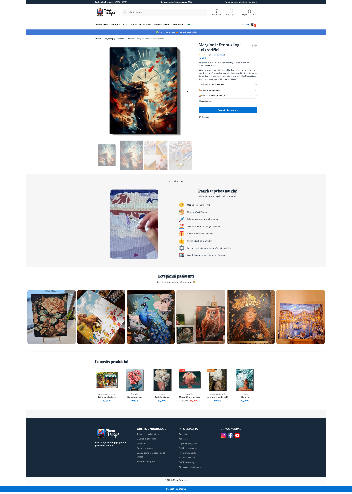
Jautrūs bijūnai (162, 397)
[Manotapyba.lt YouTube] (237, 435)
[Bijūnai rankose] (134, 379)
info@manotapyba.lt (248, 2)
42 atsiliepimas (217, 55)
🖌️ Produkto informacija (211, 85)
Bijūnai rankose (134, 397)
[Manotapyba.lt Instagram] (223, 435)
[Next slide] (188, 91)
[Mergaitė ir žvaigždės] (252, 45)
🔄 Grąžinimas (205, 101)
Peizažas (111, 394)
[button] (249, 24)
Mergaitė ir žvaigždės (189, 397)
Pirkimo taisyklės (187, 457)
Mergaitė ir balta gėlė (217, 397)
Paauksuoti (213, 394)
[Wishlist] (114, 372)
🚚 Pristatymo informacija (212, 96)
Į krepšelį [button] (107, 407)
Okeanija (245, 397)
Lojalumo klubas (249, 14)
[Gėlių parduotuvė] (107, 379)
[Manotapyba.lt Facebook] (230, 435)
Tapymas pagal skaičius (114, 38)
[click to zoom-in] (143, 90)
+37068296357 (111, 2)
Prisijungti (216, 14)
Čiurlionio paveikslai (146, 438)
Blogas (140, 456)
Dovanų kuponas (145, 448)
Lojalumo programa (188, 443)
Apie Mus (183, 434)
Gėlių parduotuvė (107, 397)
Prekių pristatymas (188, 448)
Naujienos (102, 394)
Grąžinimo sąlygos (187, 462)
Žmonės (130, 38)
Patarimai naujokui (146, 461)
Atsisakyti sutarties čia (190, 467)
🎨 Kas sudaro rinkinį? (209, 90)
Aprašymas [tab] (176, 181)
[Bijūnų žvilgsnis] (255, 45)
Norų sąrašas (231, 14)
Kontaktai (183, 438)
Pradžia (98, 38)
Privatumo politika (187, 453)
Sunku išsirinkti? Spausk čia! (151, 453)
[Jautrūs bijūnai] (162, 379)
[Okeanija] (245, 379)
